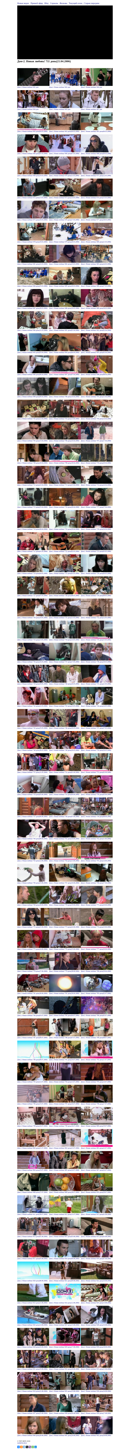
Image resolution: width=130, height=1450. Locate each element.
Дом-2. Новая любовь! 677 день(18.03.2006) (96, 220)
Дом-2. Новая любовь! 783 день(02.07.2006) (96, 993)
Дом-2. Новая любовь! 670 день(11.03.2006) (64, 175)
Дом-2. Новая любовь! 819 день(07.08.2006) (96, 1258)
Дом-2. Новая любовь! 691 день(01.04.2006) (64, 330)
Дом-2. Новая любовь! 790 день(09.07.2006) (32, 1060)
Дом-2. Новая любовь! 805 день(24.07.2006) (64, 1170)
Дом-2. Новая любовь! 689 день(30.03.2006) (96, 308)
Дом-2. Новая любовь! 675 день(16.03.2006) (32, 220)
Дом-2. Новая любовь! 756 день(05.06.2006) (96, 794)
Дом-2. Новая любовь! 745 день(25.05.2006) (32, 728)
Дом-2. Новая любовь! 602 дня (59, 87)
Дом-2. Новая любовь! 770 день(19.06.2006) (64, 905)
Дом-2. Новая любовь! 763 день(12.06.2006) (32, 861)
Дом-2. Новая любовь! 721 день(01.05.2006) (32, 551)
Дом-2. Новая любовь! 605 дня (59, 109)
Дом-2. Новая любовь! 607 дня (91, 109)
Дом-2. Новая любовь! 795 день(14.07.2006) (96, 1082)
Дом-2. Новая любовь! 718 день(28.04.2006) (32, 529)
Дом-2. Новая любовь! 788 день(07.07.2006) (64, 1037)
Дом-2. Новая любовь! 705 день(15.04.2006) (32, 441)
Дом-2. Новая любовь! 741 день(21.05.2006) (96, 684)
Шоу (46, 3)
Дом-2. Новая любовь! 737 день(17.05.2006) (64, 662)
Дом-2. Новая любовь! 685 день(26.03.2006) (64, 286)
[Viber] (30, 1447)
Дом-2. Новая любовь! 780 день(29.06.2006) (96, 971)
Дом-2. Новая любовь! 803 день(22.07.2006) (96, 1148)
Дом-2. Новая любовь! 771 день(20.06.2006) (96, 905)
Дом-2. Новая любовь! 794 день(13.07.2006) (64, 1082)
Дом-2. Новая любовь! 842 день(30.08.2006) (96, 1435)
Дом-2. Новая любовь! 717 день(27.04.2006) (96, 507)
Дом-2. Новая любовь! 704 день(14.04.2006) (96, 419)
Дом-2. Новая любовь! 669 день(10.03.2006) (32, 175)
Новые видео (23, 3)
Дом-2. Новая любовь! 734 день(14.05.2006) (64, 640)
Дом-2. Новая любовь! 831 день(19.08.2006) (32, 1369)
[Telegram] (24, 1447)
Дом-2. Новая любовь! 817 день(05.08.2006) (32, 1258)
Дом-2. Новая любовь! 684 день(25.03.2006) (32, 286)
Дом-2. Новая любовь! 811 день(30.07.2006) (32, 1214)
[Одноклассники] (21, 1447)
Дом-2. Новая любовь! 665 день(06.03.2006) (96, 131)
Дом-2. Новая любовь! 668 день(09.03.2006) (96, 153)
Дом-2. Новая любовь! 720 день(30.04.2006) (96, 529)
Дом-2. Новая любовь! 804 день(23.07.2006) (32, 1170)
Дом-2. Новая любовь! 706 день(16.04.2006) (64, 441)
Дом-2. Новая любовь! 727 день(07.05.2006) (32, 595)
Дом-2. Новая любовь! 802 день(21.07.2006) (32, 1148)
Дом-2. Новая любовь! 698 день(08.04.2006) (96, 374)
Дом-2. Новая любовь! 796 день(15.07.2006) (32, 1104)
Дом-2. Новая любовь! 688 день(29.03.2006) (64, 308)
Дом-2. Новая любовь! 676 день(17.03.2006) (64, 220)
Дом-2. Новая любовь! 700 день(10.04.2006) (64, 397)
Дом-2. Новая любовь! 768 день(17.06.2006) (96, 883)
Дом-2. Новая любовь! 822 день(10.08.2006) (96, 1281)
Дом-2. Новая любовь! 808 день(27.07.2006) (32, 1192)
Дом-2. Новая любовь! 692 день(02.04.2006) (96, 330)
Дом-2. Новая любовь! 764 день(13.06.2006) (64, 861)
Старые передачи (91, 3)
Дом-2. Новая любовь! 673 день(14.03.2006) (64, 198)
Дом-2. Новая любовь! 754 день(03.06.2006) (32, 794)
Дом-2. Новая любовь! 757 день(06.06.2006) (32, 816)
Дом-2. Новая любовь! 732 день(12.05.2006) (96, 617)
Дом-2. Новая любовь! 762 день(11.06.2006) (96, 839)
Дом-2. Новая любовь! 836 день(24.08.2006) (96, 1391)
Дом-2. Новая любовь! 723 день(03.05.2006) (96, 551)
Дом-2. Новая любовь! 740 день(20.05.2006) (64, 684)
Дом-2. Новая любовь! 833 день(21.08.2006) (96, 1369)
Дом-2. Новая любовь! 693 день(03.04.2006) (32, 352)
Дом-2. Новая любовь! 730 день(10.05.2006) (32, 617)
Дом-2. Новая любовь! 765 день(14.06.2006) (96, 861)
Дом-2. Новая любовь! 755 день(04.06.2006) (64, 794)
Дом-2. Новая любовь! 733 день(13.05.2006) (32, 640)
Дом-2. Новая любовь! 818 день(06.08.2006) (64, 1258)
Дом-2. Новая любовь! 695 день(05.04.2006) (96, 352)
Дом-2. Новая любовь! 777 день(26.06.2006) (96, 949)
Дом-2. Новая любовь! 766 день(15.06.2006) (32, 883)
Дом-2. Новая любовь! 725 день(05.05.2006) (64, 573)
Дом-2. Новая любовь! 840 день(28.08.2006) (32, 1435)
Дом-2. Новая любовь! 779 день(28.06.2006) (64, 971)
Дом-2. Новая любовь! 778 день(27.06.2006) (32, 971)
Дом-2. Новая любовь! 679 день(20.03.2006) (64, 242)
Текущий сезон (75, 3)
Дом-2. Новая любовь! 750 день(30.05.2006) (96, 750)
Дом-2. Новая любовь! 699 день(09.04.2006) (32, 397)
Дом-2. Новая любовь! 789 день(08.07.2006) (96, 1037)
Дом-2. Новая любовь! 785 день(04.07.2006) (64, 1015)
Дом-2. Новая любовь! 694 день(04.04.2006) (64, 352)
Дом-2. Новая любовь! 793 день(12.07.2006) (32, 1082)
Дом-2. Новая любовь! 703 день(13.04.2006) (64, 419)
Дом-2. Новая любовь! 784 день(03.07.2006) (32, 1015)
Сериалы (54, 3)
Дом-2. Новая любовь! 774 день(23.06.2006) (96, 927)
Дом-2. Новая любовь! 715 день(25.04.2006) (32, 507)
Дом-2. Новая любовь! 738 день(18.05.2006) (96, 662)
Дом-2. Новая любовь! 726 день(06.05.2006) (96, 573)
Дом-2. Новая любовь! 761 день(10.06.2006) (64, 839)
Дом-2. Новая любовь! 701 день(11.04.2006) (96, 397)
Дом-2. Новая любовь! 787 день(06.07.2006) (32, 1037)
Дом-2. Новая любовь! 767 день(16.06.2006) (64, 883)
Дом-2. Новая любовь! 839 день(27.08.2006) (96, 1413)
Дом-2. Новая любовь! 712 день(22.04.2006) (32, 485)
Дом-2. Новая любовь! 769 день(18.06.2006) (32, 905)
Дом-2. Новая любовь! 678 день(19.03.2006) (32, 242)
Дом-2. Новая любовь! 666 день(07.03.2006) (32, 153)
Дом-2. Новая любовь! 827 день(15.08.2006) (64, 1325)
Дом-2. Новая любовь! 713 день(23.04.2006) (64, 485)
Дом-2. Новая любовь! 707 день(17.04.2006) (96, 441)
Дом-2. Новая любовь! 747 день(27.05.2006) (96, 728)
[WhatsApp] (32, 1447)
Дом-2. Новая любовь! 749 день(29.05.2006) (64, 750)
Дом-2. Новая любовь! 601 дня (27, 87)
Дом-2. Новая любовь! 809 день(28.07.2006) (64, 1192)
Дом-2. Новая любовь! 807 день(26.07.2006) (96, 1170)
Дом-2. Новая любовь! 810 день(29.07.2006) (96, 1192)
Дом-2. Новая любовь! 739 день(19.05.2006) (32, 684)
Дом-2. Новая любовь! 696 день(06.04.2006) (32, 374)
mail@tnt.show (22, 1443)
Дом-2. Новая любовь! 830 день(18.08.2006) (96, 1347)
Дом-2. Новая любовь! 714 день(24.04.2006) (96, 485)
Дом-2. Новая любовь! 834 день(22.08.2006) (32, 1391)
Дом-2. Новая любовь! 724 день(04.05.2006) (32, 573)
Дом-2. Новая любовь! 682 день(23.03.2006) (64, 264)
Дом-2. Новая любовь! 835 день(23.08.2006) (64, 1391)
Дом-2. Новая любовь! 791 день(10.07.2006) (64, 1060)
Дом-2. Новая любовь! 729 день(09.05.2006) (96, 595)
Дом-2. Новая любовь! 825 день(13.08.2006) (96, 1303)
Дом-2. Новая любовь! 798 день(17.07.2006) (96, 1104)
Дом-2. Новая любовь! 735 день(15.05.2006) (96, 640)
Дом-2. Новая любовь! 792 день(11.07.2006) (96, 1060)
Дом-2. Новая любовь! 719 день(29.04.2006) (64, 529)
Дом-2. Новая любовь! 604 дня (91, 87)
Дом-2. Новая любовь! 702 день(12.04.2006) (32, 419)
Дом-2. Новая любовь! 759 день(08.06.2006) (96, 816)
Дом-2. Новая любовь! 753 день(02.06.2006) (96, 772)
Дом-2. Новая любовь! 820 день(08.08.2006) (32, 1281)
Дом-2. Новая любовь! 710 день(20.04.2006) (96, 463)
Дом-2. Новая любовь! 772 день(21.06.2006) (32, 927)
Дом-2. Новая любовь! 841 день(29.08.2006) (64, 1435)
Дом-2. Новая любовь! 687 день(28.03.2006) (32, 308)
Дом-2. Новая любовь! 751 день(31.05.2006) (32, 772)
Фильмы (63, 3)
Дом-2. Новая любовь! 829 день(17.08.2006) (64, 1347)
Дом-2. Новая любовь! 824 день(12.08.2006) (64, 1303)
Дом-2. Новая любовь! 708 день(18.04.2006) (32, 463)
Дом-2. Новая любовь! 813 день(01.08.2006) (96, 1214)
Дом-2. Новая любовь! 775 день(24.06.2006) (32, 949)
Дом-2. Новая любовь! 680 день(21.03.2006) (96, 242)
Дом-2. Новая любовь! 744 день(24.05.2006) (96, 706)
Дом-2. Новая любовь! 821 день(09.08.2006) (64, 1281)
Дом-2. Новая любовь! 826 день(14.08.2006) (32, 1325)
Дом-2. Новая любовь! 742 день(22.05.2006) (32, 706)
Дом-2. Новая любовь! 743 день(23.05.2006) (64, 706)
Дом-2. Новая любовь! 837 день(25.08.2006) (32, 1413)
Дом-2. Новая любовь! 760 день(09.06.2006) (32, 839)
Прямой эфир (37, 3)
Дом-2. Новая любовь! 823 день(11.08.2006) (32, 1303)
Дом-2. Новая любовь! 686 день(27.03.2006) (96, 286)
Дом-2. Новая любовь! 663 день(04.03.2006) (32, 131)
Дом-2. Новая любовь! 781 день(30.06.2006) (32, 993)
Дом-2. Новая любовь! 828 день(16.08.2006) (96, 1325)
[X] (27, 1447)
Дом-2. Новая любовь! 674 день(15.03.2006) (96, 198)
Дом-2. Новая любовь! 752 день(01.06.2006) (64, 772)
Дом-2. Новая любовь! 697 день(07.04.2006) (64, 374)
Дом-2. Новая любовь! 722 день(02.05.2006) (64, 551)
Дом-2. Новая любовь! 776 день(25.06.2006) (64, 949)
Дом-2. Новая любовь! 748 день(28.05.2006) (32, 750)
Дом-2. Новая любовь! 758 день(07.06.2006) (64, 816)
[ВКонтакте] (18, 1447)
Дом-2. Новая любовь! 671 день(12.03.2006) (96, 175)
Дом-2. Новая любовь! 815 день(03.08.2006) (64, 1236)
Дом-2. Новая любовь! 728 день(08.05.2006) (64, 595)
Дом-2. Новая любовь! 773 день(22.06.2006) (64, 927)
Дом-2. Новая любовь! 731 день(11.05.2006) (64, 617)
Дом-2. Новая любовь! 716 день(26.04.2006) (64, 507)
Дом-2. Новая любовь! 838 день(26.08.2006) (64, 1413)
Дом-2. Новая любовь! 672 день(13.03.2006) (32, 198)
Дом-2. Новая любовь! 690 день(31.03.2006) (32, 330)
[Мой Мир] (35, 1447)
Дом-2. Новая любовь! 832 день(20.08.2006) (64, 1369)
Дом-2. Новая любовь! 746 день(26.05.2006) (64, 728)
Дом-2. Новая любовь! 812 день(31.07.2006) (64, 1214)
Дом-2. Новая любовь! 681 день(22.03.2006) (32, 264)
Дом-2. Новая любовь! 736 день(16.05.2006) (32, 662)
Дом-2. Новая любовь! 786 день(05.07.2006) (96, 1015)
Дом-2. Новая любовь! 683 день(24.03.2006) (96, 264)
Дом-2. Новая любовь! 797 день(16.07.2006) (64, 1104)
